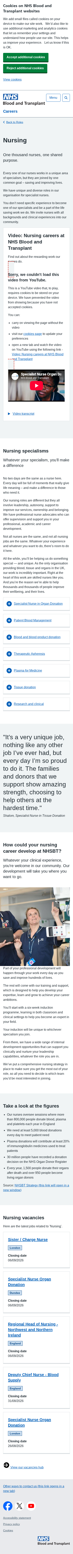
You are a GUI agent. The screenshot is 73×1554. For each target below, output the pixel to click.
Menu (53, 97)
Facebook (7, 1506)
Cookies (8, 1530)
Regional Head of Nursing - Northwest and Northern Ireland (33, 1329)
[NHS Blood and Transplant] (54, 1544)
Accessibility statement (17, 1517)
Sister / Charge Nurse (28, 1239)
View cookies (12, 79)
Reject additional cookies (25, 68)
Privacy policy (11, 1524)
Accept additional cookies (26, 57)
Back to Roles (14, 122)
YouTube (31, 1506)
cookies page (32, 334)
